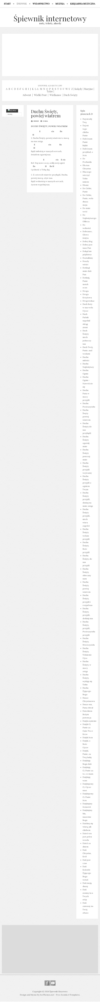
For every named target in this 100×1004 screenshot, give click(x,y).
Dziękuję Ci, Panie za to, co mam (88, 770)
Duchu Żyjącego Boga (87, 691)
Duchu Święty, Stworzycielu (89, 641)
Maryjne (88, 88)
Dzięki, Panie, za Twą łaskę (87, 754)
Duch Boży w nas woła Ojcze (88, 307)
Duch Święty (71, 95)
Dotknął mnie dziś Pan (87, 271)
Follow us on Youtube (52, 983)
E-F (19, 88)
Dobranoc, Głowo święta (87, 234)
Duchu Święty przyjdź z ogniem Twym (87, 483)
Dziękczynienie (89, 721)
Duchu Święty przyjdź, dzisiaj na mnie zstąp (88, 499)
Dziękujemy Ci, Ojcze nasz (88, 787)
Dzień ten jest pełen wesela (87, 836)
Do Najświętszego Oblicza (89, 218)
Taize (50, 91)
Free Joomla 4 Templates (68, 995)
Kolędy (78, 88)
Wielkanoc (55, 95)
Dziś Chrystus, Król (87, 853)
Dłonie (86, 185)
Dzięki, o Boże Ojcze (86, 744)
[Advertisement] (50, 54)
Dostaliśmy (88, 258)
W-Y (67, 88)
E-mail (45, 121)
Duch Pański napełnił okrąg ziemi (86, 321)
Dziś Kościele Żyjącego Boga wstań (87, 873)
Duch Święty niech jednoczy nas (87, 337)
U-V (62, 88)
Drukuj (36, 121)
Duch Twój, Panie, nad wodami (88, 350)
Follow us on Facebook (47, 983)
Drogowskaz (88, 301)
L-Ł (37, 88)
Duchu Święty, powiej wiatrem (46, 113)
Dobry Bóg (87, 241)
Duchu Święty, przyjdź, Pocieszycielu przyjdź (89, 628)
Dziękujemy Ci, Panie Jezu (88, 796)
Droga (86, 291)
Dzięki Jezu (88, 737)
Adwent (27, 95)
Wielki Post (40, 95)
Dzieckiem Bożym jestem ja (87, 714)
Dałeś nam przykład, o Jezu (88, 151)
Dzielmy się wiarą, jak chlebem (88, 826)
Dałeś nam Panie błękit (87, 142)
